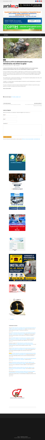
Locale (4, 59)
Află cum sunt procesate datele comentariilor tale (31, 139)
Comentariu (5, 123)
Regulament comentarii (24, 436)
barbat (14, 96)
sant (20, 96)
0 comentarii (17, 65)
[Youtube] (41, 1)
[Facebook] (36, 1)
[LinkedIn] (39, 1)
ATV (12, 96)
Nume (4, 114)
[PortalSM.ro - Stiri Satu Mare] (11, 7)
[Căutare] (40, 35)
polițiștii (17, 96)
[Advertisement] (23, 145)
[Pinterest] (37, 1)
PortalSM (12, 319)
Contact (18, 436)
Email (4, 119)
